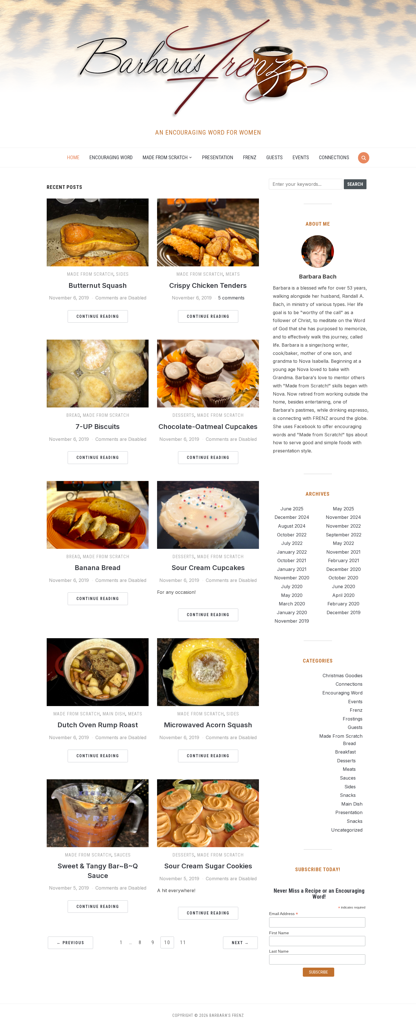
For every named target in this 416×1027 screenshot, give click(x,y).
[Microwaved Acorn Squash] (208, 641)
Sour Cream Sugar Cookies (208, 866)
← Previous (70, 942)
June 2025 (291, 509)
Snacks (348, 795)
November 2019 (292, 621)
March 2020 (292, 604)
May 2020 (292, 595)
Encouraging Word (111, 157)
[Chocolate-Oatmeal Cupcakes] (208, 343)
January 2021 (291, 569)
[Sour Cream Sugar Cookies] (208, 783)
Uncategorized (347, 830)
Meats (233, 274)
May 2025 (343, 509)
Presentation (217, 157)
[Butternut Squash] (98, 202)
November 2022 (343, 526)
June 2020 (343, 586)
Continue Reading (97, 316)
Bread (73, 415)
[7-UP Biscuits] (98, 343)
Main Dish (113, 714)
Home (73, 157)
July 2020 (292, 586)
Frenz (249, 157)
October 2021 (291, 560)
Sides (122, 274)
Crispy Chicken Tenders (208, 285)
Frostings (353, 719)
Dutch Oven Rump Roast (97, 725)
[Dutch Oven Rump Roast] (98, 641)
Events (301, 157)
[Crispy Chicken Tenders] (208, 202)
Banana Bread (98, 568)
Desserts (183, 415)
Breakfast (345, 752)
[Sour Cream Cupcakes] (208, 484)
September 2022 (343, 535)
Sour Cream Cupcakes (208, 568)
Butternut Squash (97, 285)
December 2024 (292, 517)
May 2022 (343, 543)
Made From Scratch (90, 274)
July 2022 (292, 543)
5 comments (231, 298)
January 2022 (292, 552)
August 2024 (292, 526)
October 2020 (343, 578)
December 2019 (344, 612)
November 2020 (291, 578)
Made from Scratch (165, 157)
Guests (274, 157)
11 (183, 942)
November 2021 (343, 552)
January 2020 (292, 612)
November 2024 (343, 517)
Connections (334, 157)
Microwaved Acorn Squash (208, 725)
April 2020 (343, 595)
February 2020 (343, 604)
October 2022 (291, 535)
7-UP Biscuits (98, 426)
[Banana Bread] (98, 484)
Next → (240, 942)
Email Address (283, 913)
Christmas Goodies (343, 675)
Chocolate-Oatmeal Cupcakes (208, 426)
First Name (279, 933)
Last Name (279, 951)
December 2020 (343, 569)
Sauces (122, 855)
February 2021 (343, 560)
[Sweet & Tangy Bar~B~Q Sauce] (98, 783)
